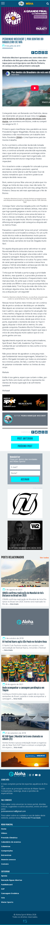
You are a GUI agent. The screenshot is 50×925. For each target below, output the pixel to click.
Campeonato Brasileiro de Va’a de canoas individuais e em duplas (24, 119)
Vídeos (4, 833)
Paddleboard (6, 884)
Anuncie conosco (8, 859)
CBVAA (19, 137)
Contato (5, 864)
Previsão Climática (9, 837)
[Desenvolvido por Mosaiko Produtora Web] (25, 921)
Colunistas (5, 846)
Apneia (4, 876)
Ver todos (44, 558)
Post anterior (25, 438)
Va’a (3, 897)
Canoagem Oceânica (10, 893)
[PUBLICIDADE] (25, 503)
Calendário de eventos (11, 842)
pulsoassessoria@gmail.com (13, 811)
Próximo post (25, 446)
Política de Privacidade (31, 817)
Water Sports (7, 902)
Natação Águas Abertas (11, 880)
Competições (7, 850)
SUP (3, 889)
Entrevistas (6, 855)
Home (3, 829)
